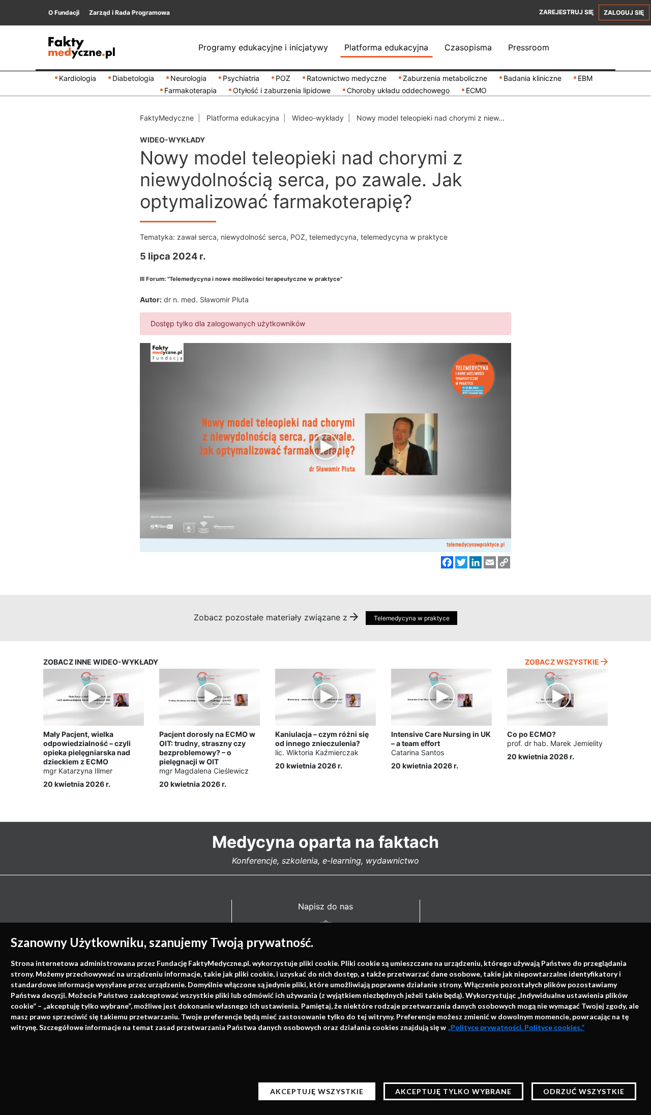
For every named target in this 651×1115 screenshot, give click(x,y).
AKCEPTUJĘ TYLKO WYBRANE (453, 1091)
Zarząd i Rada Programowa (129, 12)
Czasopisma (468, 47)
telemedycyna (333, 237)
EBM (585, 78)
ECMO (476, 90)
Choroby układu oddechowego (398, 90)
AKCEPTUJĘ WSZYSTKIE (317, 1091)
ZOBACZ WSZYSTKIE (563, 661)
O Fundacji (63, 12)
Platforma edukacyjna (386, 47)
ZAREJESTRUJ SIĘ (566, 12)
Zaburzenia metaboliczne (445, 78)
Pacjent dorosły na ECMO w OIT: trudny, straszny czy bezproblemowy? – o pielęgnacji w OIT (207, 748)
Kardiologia (77, 78)
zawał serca (197, 237)
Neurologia (188, 78)
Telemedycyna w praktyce (412, 618)
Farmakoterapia (190, 90)
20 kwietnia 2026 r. (76, 784)
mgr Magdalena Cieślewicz (204, 770)
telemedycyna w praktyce (404, 237)
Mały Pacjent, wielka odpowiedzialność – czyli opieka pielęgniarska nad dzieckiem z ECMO (87, 748)
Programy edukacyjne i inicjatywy (263, 47)
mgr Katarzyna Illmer (77, 770)
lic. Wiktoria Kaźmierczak (317, 752)
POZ (283, 78)
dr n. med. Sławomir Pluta (206, 299)
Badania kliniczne (532, 78)
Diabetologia (133, 78)
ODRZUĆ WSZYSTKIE (584, 1091)
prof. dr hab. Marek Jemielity (555, 743)
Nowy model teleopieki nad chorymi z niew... (431, 117)
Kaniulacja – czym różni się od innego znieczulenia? (322, 739)
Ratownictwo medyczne (347, 78)
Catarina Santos (417, 752)
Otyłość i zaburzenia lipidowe (282, 90)
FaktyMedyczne (167, 117)
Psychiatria (241, 78)
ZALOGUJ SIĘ (624, 12)
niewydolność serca (253, 237)
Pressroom (528, 47)
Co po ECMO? (531, 734)
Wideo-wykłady (318, 117)
